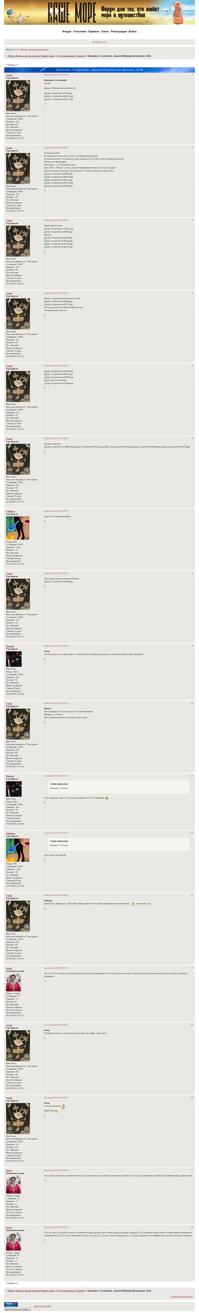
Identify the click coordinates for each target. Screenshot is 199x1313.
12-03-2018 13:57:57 (60, 776)
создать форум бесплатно (182, 1297)
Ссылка (47, 83)
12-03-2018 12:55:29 (60, 646)
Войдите (24, 49)
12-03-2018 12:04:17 (60, 573)
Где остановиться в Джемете (71, 56)
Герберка (10, 511)
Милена (10, 646)
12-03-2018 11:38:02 (60, 148)
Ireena (9, 968)
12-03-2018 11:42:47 (60, 438)
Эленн (9, 75)
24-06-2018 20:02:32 (60, 1025)
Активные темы (99, 42)
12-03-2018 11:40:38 (60, 293)
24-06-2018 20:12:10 (60, 1227)
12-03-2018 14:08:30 (60, 895)
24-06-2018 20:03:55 (60, 1098)
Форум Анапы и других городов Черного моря (31, 56)
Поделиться (48, 75)
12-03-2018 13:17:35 (60, 703)
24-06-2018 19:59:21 (60, 968)
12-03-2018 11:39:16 (60, 220)
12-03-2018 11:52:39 (60, 511)
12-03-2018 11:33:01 (60, 75)
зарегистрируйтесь (40, 49)
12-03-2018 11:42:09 (60, 366)
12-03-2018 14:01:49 (60, 833)
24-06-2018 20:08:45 (60, 1170)
